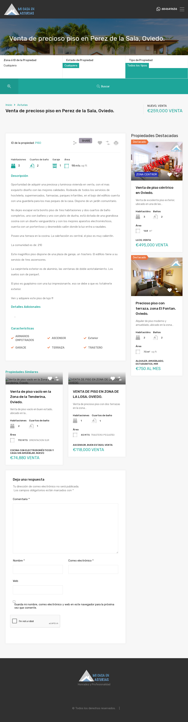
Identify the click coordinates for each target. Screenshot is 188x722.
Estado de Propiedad (79, 60)
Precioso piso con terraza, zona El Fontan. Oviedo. (156, 308)
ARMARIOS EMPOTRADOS (24, 338)
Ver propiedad (157, 288)
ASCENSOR (59, 338)
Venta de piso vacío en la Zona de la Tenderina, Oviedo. (30, 396)
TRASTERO (95, 347)
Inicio (9, 105)
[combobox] (71, 65)
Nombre (19, 560)
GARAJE (20, 347)
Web (15, 581)
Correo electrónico (81, 560)
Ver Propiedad (34, 383)
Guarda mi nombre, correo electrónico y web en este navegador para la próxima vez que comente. (64, 606)
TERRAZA (58, 347)
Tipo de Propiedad (141, 60)
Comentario (21, 499)
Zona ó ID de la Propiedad (20, 60)
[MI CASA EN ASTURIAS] (19, 14)
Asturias (22, 105)
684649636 (169, 9)
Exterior (93, 338)
